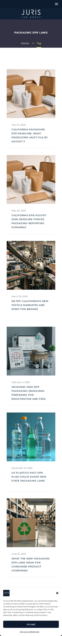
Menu (56, 4)
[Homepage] (31, 14)
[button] (57, 593)
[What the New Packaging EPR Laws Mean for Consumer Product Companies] (31, 522)
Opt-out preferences (29, 631)
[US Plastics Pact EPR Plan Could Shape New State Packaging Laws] (31, 437)
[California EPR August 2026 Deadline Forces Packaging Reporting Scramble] (31, 179)
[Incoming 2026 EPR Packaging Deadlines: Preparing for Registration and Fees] (31, 351)
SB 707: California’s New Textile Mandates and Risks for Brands (29, 305)
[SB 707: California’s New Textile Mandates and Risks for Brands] (31, 265)
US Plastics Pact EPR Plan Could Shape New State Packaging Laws (28, 476)
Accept (31, 624)
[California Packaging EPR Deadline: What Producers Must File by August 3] (31, 93)
